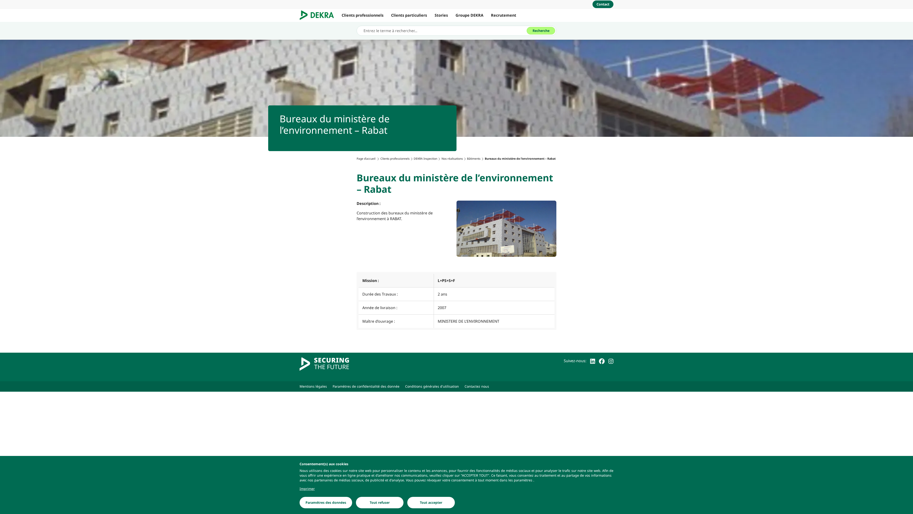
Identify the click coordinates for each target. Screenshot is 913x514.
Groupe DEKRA (469, 15)
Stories (441, 15)
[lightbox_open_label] (506, 229)
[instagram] (610, 360)
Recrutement (503, 15)
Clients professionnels (363, 15)
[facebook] (602, 360)
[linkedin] (592, 360)
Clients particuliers (409, 15)
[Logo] (319, 15)
